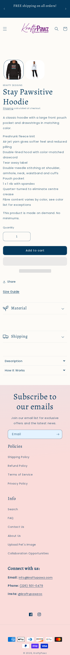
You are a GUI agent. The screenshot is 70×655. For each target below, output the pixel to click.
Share (11, 282)
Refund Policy (18, 466)
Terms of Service (20, 475)
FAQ (11, 518)
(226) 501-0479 (31, 586)
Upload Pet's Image (22, 545)
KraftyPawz (40, 653)
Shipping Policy (19, 457)
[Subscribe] (57, 434)
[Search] (56, 29)
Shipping (8, 108)
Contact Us (16, 527)
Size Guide (11, 291)
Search (13, 509)
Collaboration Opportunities (28, 553)
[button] (35, 261)
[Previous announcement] (4, 8)
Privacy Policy (18, 483)
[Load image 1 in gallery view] (13, 70)
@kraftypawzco (30, 594)
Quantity (8, 227)
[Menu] (5, 29)
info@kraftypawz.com (35, 577)
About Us (14, 536)
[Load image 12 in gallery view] (35, 70)
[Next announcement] (65, 8)
